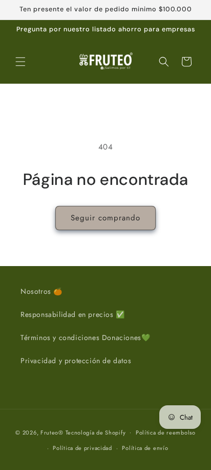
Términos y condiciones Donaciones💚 (85, 337)
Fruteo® (52, 432)
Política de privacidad (82, 448)
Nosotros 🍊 (41, 291)
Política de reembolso (166, 432)
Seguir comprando (105, 217)
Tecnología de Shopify (96, 432)
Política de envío (145, 448)
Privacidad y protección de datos (75, 360)
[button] (20, 61)
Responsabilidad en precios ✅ (72, 314)
